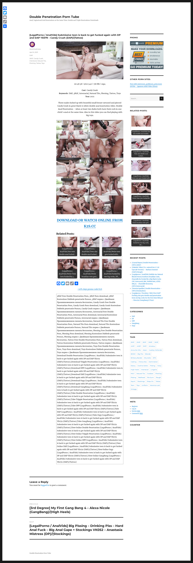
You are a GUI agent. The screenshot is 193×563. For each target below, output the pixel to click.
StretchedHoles (35, 49)
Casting (133, 362)
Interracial (33, 61)
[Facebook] (5, 8)
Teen (132, 385)
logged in (45, 485)
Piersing (32, 63)
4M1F (133, 346)
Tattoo (38, 63)
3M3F (156, 342)
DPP (133, 321)
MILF (132, 373)
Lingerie (154, 369)
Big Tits (140, 354)
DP (133, 319)
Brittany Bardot (136, 358)
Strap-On (150, 381)
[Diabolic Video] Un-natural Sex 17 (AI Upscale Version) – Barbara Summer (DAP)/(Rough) (145, 269)
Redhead (141, 377)
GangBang (135, 323)
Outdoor (150, 373)
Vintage (134, 389)
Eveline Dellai (143, 366)
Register (135, 406)
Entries (136, 411)
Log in (134, 409)
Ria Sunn (150, 377)
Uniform (145, 385)
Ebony (133, 366)
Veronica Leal (155, 385)
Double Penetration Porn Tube (54, 17)
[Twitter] (5, 13)
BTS (154, 358)
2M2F (138, 342)
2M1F (132, 342)
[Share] (5, 26)
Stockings (141, 381)
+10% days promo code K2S (90, 289)
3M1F (31, 58)
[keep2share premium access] (147, 55)
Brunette (147, 358)
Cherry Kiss (143, 362)
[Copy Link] (5, 21)
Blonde (148, 354)
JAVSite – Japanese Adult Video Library (143, 86)
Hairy (159, 366)
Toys (42, 63)
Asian (145, 350)
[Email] (5, 17)
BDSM (133, 354)
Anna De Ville (136, 350)
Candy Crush (38, 58)
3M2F (150, 342)
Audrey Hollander (155, 350)
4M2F (139, 346)
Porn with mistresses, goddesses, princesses (146, 84)
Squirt (133, 381)
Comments (137, 413)
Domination (153, 362)
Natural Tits (42, 61)
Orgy (133, 326)
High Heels (135, 369)
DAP (31, 55)
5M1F (145, 346)
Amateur (152, 346)
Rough (158, 377)
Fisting (152, 366)
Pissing (133, 377)
